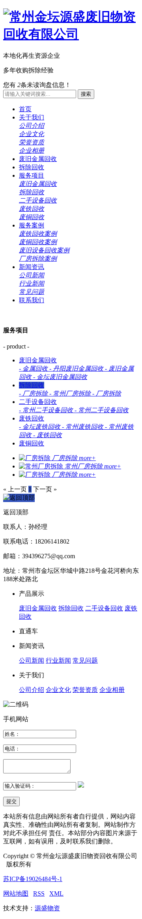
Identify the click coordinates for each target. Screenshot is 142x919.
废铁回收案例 (38, 233)
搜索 (86, 94)
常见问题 (31, 291)
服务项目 (31, 175)
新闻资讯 (31, 266)
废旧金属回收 (38, 158)
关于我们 (31, 117)
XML (56, 893)
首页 (25, 109)
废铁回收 (31, 208)
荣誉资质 (31, 142)
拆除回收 (31, 167)
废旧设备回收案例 (44, 250)
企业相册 (31, 150)
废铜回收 (31, 217)
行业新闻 (31, 283)
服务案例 (31, 225)
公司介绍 (31, 125)
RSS (39, 893)
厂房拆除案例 (38, 258)
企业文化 (31, 134)
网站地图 (15, 893)
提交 (11, 801)
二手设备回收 (38, 200)
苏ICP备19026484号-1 (32, 878)
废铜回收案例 (38, 242)
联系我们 (31, 300)
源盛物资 (47, 908)
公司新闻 (31, 275)
